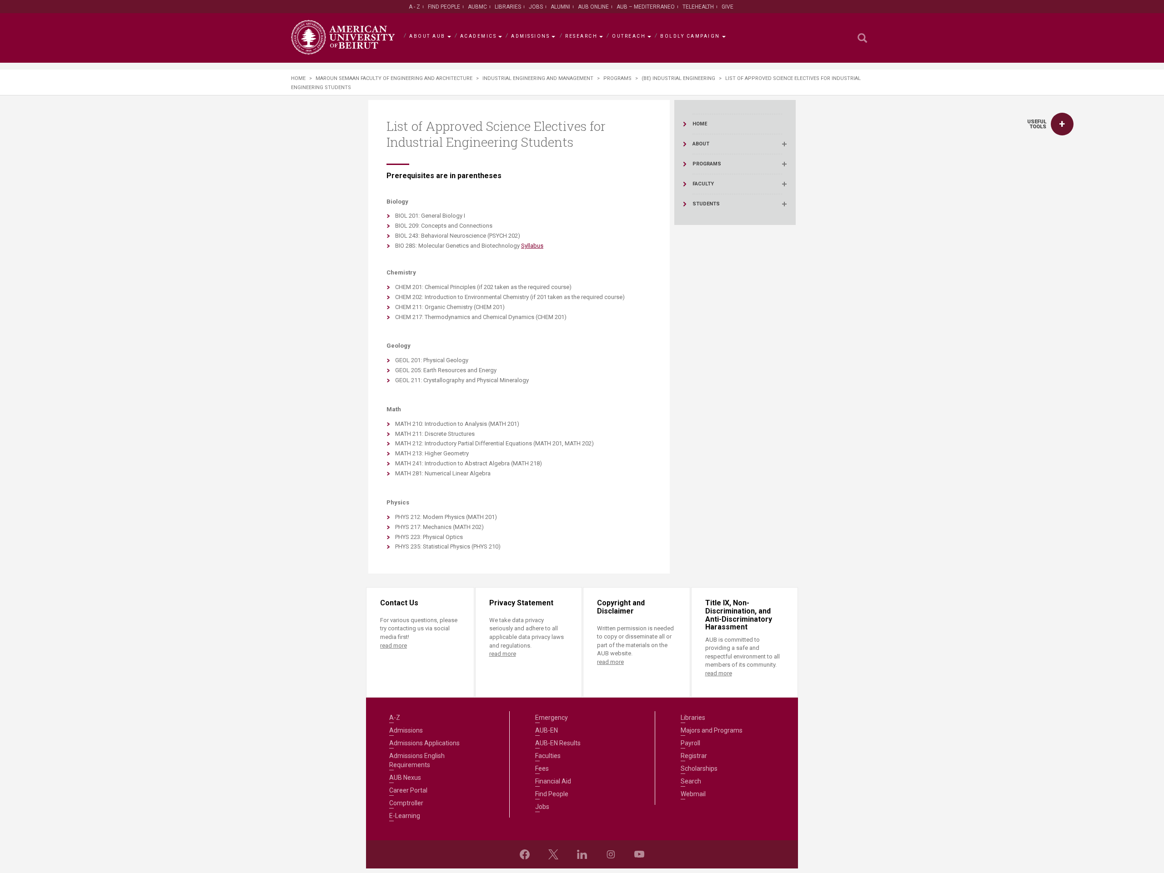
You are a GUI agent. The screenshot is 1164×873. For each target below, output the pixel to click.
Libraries (508, 7)
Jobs (536, 7)
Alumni (560, 7)
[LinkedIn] (582, 854)
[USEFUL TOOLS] (1062, 124)
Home (298, 78)
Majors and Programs (712, 730)
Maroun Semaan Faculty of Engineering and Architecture (394, 78)
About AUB (427, 36)
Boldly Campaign (690, 36)
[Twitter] (553, 854)
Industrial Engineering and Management (537, 78)
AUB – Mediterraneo (646, 7)
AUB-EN (546, 730)
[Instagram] (611, 854)
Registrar (694, 755)
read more (393, 645)
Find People (444, 7)
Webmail (693, 794)
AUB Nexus (405, 777)
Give (727, 7)
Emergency (551, 717)
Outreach (629, 36)
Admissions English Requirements (417, 760)
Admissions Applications (424, 743)
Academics (478, 36)
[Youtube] (639, 854)
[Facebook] (525, 854)
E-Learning (404, 815)
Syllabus (532, 245)
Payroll (690, 743)
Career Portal (408, 790)
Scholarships (699, 768)
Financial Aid (553, 781)
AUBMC (477, 7)
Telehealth (698, 7)
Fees (542, 768)
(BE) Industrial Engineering (678, 78)
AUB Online (593, 7)
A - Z (414, 7)
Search (691, 781)
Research (581, 36)
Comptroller (406, 803)
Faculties (548, 755)
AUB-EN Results (558, 743)
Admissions (530, 36)
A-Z (394, 717)
